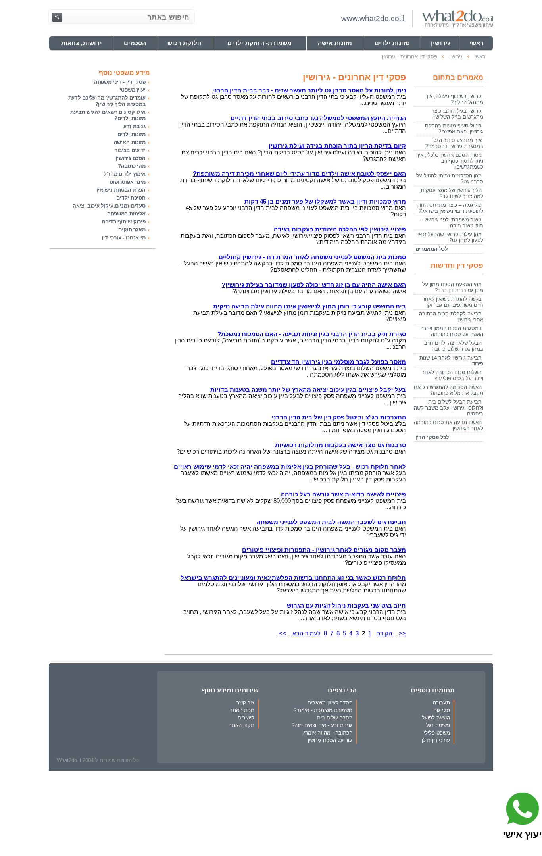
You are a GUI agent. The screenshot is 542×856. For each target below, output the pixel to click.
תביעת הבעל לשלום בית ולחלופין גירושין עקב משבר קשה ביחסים (448, 408)
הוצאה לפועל (436, 718)
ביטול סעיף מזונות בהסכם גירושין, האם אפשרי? (454, 129)
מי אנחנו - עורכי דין (124, 237)
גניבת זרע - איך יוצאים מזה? (322, 725)
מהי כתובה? (132, 166)
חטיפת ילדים (131, 198)
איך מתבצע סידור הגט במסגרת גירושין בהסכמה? (454, 143)
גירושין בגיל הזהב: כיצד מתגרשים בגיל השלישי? (457, 114)
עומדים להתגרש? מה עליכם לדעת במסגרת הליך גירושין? (107, 101)
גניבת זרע (134, 126)
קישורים (246, 718)
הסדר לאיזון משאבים (330, 703)
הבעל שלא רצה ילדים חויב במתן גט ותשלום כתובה (453, 346)
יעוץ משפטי (132, 90)
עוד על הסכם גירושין (330, 740)
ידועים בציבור (130, 150)
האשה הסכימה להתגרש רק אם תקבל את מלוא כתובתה (448, 390)
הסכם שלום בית (334, 718)
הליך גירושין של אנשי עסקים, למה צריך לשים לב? (451, 193)
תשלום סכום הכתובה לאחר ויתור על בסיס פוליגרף (452, 375)
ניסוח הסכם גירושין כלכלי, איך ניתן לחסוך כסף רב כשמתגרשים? (449, 161)
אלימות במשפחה (126, 214)
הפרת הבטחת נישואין (121, 190)
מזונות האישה (130, 142)
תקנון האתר (241, 725)
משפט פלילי (437, 733)
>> (282, 633)
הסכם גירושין (131, 158)
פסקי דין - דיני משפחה (120, 82)
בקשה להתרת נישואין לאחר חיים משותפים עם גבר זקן (452, 302)
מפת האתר (242, 710)
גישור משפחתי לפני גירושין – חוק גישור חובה (451, 223)
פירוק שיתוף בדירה (124, 222)
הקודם (385, 633)
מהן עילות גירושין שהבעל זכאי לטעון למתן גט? (450, 237)
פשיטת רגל (438, 725)
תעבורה (441, 703)
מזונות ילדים (131, 134)
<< (402, 633)
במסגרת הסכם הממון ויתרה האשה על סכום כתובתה (451, 331)
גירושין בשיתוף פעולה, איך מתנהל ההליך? (454, 99)
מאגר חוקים (132, 230)
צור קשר (245, 703)
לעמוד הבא (306, 633)
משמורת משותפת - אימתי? (323, 710)
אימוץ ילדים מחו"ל (125, 174)
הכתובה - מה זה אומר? (327, 733)
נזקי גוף (442, 710)
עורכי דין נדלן (436, 740)
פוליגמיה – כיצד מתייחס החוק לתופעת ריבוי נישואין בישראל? (450, 208)
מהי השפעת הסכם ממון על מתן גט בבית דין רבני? (452, 287)
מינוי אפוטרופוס (128, 182)
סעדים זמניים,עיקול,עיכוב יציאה (109, 206)
